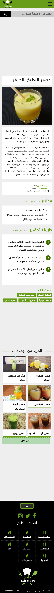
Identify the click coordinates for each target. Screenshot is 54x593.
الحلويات (27, 548)
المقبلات (44, 548)
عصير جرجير (19, 433)
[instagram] (20, 516)
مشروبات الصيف (27, 300)
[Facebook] (34, 516)
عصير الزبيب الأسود (39, 433)
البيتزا (9, 548)
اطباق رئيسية (44, 537)
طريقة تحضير (32, 230)
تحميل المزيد (25, 441)
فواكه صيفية (45, 300)
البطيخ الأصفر (44, 295)
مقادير (38, 201)
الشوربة (44, 560)
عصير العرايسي (42, 404)
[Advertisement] (27, 46)
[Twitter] (28, 516)
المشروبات (9, 537)
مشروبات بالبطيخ (26, 295)
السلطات (27, 537)
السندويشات (27, 560)
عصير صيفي (10, 300)
